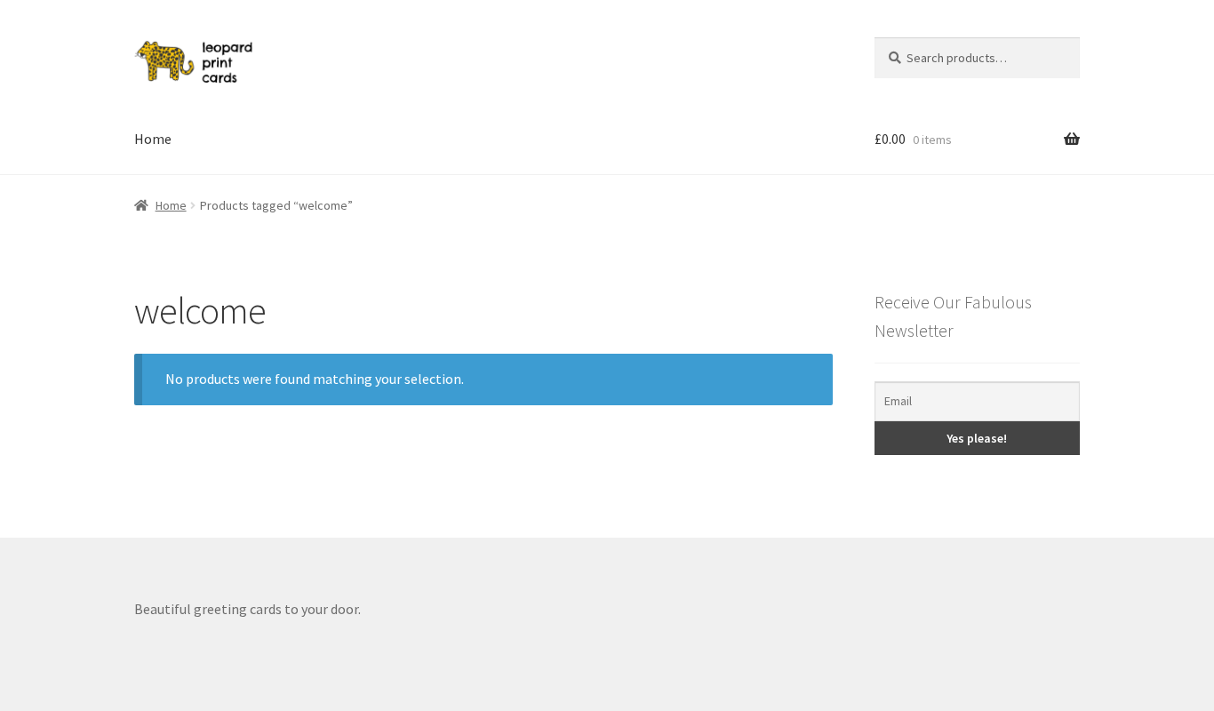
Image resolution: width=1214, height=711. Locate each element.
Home (153, 139)
